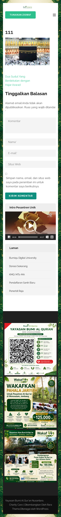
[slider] (28, 237)
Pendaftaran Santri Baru (22, 282)
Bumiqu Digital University (23, 257)
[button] (30, 226)
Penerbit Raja (16, 291)
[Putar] (9, 237)
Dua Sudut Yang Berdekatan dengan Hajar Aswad (17, 80)
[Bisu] (47, 237)
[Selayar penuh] (51, 237)
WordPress (42, 509)
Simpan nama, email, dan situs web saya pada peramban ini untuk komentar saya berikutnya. (28, 182)
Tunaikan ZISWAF (20, 15)
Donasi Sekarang (18, 266)
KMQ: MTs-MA (17, 274)
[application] (30, 226)
